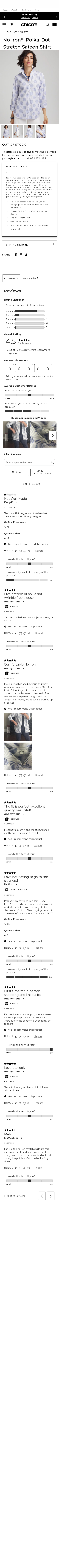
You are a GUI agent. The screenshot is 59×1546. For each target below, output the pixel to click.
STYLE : (9, 172)
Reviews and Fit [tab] (11, 278)
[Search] (47, 24)
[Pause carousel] (56, 16)
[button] (54, 24)
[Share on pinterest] (26, 254)
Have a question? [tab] (30, 278)
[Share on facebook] (16, 254)
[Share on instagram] (21, 254)
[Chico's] (29, 24)
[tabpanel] (29, 742)
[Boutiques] (11, 24)
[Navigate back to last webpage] (5, 32)
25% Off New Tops (29, 14)
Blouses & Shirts (17, 32)
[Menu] (4, 24)
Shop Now (25, 17)
